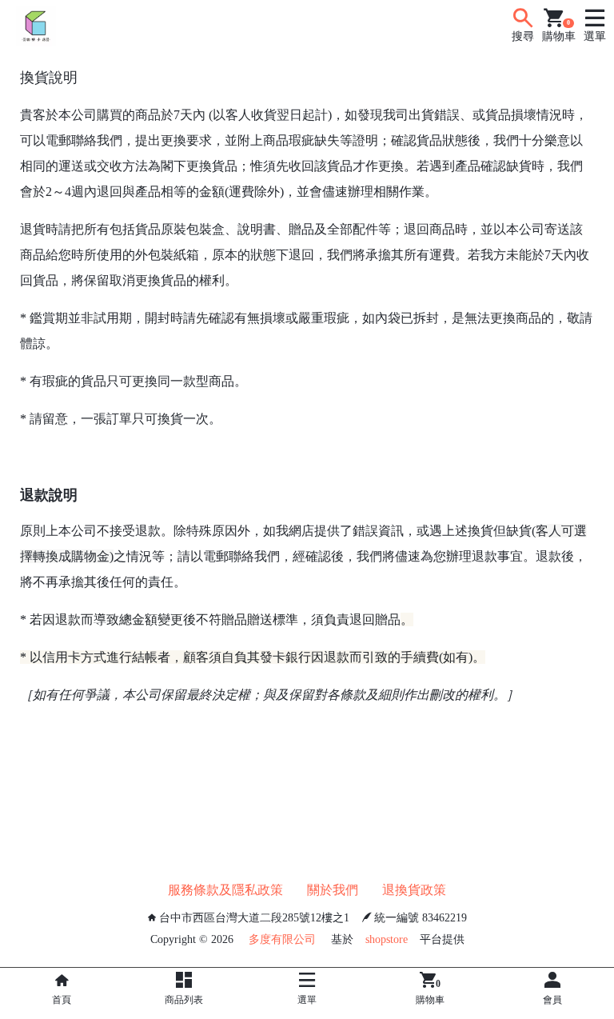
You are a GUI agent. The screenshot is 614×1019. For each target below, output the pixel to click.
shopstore (386, 939)
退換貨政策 (414, 890)
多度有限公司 (282, 939)
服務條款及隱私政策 (225, 890)
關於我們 (332, 890)
